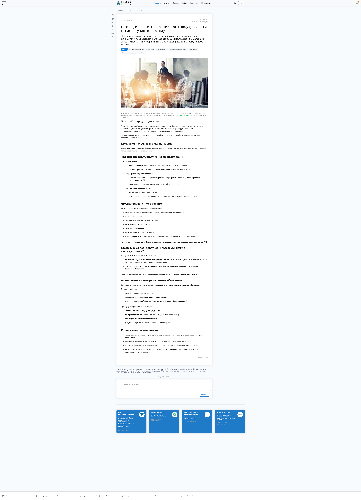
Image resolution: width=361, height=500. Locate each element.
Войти (242, 3)
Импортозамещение (137, 49)
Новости (157, 3)
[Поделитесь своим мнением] (164, 386)
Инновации (194, 49)
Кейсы (184, 3)
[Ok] (112, 15)
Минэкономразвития (130, 53)
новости (124, 49)
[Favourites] (121, 20)
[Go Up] (112, 37)
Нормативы (205, 3)
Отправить (204, 395)
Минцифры (161, 49)
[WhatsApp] (112, 27)
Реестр (143, 53)
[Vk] (112, 19)
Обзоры (176, 3)
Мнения (167, 3)
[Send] (112, 34)
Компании (194, 3)
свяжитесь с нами (183, 115)
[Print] (112, 30)
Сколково (151, 49)
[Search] (235, 3)
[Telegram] (112, 23)
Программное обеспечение (177, 49)
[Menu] (4, 3)
